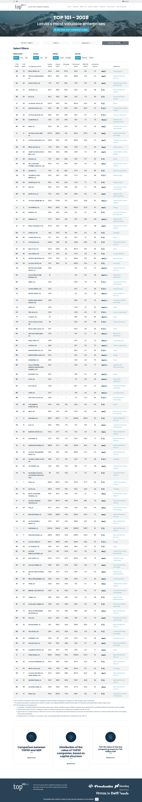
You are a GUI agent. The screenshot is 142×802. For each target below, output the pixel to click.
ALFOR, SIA (31, 489)
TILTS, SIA (31, 618)
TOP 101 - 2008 (26, 43)
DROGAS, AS (32, 159)
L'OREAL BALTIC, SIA (34, 237)
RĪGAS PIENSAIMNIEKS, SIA (36, 579)
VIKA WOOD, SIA (33, 631)
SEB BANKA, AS (33, 418)
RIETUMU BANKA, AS (34, 514)
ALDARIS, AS (32, 171)
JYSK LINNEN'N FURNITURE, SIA (33, 405)
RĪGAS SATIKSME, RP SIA (35, 226)
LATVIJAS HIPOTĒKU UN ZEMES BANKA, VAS (35, 674)
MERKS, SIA (31, 282)
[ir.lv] (124, 793)
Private (84, 58)
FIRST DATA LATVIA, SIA (35, 398)
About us (102, 7)
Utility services (117, 71)
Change (66, 64)
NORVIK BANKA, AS (34, 625)
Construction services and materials (120, 84)
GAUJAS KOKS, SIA (34, 643)
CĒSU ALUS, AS (32, 312)
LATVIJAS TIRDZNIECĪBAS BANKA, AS (36, 453)
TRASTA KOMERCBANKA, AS (36, 77)
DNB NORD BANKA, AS (35, 535)
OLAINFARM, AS (33, 120)
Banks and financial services (119, 77)
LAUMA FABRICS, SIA (34, 289)
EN (17, 1)
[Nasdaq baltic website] (121, 786)
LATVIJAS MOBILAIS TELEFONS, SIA (34, 502)
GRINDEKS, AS (32, 219)
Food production (118, 254)
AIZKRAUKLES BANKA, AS (36, 445)
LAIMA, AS (31, 393)
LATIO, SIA (31, 379)
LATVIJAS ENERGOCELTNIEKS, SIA (35, 552)
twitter (126, 1)
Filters (55, 43)
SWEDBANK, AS (33, 528)
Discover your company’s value (72, 29)
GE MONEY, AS (33, 90)
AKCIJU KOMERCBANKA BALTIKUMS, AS (35, 612)
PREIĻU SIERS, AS (33, 340)
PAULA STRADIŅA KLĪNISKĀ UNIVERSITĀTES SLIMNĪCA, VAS (36, 367)
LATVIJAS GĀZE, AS (34, 542)
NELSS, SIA (31, 411)
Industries (85, 43)
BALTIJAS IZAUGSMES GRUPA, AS (35, 269)
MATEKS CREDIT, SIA (34, 293)
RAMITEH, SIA (32, 212)
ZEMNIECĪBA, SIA (33, 360)
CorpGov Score (95, 65)
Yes (21, 58)
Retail (115, 103)
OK (97, 799)
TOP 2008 (17, 65)
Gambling (116, 233)
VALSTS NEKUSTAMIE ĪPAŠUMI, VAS (34, 276)
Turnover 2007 (76, 65)
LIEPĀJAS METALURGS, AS (36, 258)
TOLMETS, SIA (32, 317)
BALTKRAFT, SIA (33, 374)
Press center (111, 7)
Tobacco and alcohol (120, 115)
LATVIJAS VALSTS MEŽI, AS (35, 134)
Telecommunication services (119, 243)
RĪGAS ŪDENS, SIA (33, 71)
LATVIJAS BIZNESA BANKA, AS (34, 522)
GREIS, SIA (31, 307)
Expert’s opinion (93, 7)
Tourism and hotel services (118, 98)
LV (14, 1)
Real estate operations (116, 276)
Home (69, 7)
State (91, 58)
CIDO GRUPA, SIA (33, 254)
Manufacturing (117, 175)
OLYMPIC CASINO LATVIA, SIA (36, 460)
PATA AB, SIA (32, 386)
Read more (31, 758)
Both (16, 58)
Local (61, 58)
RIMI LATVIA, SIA (33, 249)
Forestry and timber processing (119, 134)
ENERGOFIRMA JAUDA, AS (36, 355)
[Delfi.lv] (115, 793)
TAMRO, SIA (32, 597)
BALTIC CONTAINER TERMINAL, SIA (34, 495)
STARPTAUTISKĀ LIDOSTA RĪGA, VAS (36, 153)
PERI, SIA (31, 187)
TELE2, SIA (31, 482)
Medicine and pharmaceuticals (118, 121)
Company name (34, 66)
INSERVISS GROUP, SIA (35, 432)
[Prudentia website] (100, 786)
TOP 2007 (24, 65)
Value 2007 (57, 65)
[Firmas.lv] (103, 793)
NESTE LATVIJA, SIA (34, 668)
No (26, 58)
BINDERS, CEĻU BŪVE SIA (36, 590)
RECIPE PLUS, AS (33, 194)
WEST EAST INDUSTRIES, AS (35, 335)
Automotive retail (119, 322)
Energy (115, 208)
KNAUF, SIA (31, 694)
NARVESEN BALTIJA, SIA (35, 350)
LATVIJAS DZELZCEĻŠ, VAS (36, 140)
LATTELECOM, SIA (33, 242)
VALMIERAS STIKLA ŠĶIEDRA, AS (34, 176)
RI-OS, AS (31, 97)
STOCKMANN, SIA (33, 546)
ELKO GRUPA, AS (33, 558)
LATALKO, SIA (32, 345)
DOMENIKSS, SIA (33, 638)
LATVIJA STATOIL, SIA (34, 263)
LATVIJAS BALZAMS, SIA (35, 115)
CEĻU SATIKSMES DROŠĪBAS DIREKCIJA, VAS (36, 165)
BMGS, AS (31, 126)
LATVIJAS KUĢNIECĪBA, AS (36, 201)
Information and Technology (118, 399)
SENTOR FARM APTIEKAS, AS (36, 573)
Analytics (76, 7)
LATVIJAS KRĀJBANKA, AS (36, 662)
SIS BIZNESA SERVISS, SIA (36, 650)
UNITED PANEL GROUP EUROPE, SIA (35, 301)
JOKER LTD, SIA (33, 233)
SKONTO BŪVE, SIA (34, 83)
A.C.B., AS (31, 425)
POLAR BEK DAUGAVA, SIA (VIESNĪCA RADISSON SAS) (36, 475)
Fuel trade (116, 263)
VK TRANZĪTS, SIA (33, 466)
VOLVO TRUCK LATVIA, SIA (35, 323)
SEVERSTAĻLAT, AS (34, 182)
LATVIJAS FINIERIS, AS (35, 565)
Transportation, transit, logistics (120, 109)
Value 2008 (50, 65)
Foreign (68, 58)
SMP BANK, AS (32, 438)
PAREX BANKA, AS (34, 655)
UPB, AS (30, 508)
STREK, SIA (31, 584)
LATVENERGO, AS (33, 207)
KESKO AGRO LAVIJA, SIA (36, 329)
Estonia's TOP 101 (115, 43)
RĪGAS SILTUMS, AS (34, 147)
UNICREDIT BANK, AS (34, 680)
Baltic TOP (83, 7)
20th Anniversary (121, 7)
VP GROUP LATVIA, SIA (35, 103)
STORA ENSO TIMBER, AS (36, 604)
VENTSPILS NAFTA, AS (35, 108)
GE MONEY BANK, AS (34, 687)
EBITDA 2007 (85, 65)
